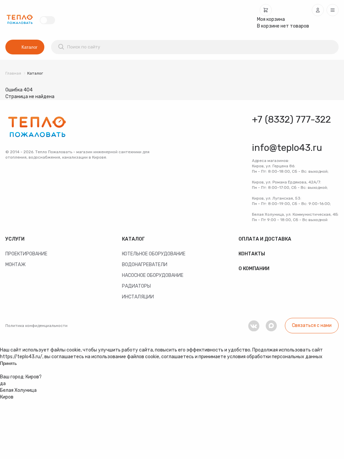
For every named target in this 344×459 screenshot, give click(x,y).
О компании (254, 269)
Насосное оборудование (152, 275)
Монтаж (15, 264)
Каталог (30, 47)
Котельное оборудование (153, 254)
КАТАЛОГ (133, 239)
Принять (8, 363)
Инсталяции (138, 297)
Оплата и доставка (265, 239)
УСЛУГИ (15, 239)
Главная (13, 73)
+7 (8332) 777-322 (291, 119)
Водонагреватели (144, 264)
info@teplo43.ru (287, 147)
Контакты (252, 254)
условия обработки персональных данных (274, 357)
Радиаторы (136, 286)
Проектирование (26, 254)
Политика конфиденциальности (36, 325)
